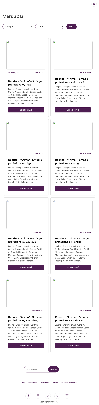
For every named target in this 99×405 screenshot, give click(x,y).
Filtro (71, 26)
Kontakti (55, 382)
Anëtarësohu (33, 382)
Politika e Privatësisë (69, 382)
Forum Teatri (38, 73)
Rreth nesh (45, 382)
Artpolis (55, 402)
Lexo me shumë (26, 110)
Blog (23, 382)
